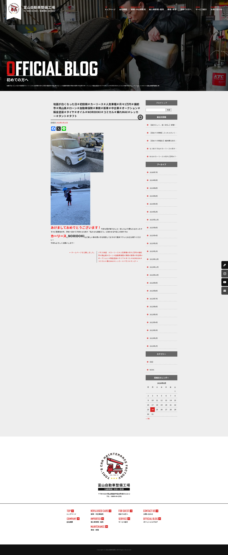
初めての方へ (186, 8)
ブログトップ (161, 102)
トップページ (110, 8)
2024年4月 (154, 204)
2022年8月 (154, 290)
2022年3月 (154, 330)
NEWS (152, 369)
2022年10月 (154, 275)
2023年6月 (154, 227)
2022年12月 (154, 259)
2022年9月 (154, 283)
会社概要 (123, 8)
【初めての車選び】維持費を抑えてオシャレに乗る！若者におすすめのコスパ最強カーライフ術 (163, 140)
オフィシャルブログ (150, 522)
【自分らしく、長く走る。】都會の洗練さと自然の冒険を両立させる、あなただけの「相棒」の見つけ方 (163, 125)
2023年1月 (154, 251)
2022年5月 (154, 314)
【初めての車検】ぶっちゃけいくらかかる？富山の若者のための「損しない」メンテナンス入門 (163, 133)
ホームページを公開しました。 (82, 252)
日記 (151, 362)
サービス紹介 (201, 8)
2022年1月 (154, 346)
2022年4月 (154, 322)
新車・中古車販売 (138, 8)
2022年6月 (154, 306)
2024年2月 (154, 211)
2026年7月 (154, 172)
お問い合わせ (216, 8)
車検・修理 (172, 8)
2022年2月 (154, 338)
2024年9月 (154, 180)
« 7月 (148, 418)
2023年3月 (154, 243)
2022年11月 (154, 267)
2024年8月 (154, 188)
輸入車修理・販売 (156, 8)
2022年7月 (154, 298)
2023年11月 (154, 219)
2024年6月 (154, 196)
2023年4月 (154, 235)
